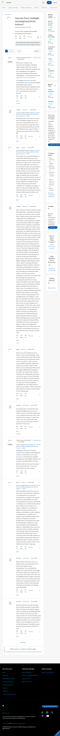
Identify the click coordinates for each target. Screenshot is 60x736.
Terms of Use (6, 723)
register (23, 649)
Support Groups (13, 7)
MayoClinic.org (6, 713)
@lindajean (27, 80)
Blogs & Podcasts (26, 7)
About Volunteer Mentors (8, 681)
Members (44, 7)
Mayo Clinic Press (26, 678)
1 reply (17, 343)
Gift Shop (50, 101)
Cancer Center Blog (26, 672)
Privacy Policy (14, 723)
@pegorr (24, 147)
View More (23, 642)
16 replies (18, 434)
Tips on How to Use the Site (51, 246)
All (55, 17)
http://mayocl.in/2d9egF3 (27, 77)
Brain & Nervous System (50, 23)
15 (19, 51)
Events (36, 7)
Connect (8, 2)
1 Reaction (29, 37)
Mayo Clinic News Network (48, 672)
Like (16, 38)
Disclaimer (5, 688)
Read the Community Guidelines (51, 194)
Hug (24, 38)
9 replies (18, 103)
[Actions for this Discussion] (40, 37)
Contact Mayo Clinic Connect (9, 694)
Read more (53, 227)
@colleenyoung (36, 57)
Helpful (20, 38)
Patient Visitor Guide (27, 681)
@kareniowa (26, 601)
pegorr (22, 27)
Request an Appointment (50, 706)
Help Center (53, 7)
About (4, 672)
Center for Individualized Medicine (30, 675)
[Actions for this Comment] (39, 97)
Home (3, 7)
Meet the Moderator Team (9, 678)
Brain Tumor (7, 14)
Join (49, 2)
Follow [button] (50, 27)
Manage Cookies (21, 723)
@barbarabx (26, 405)
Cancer (50, 59)
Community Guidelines (8, 684)
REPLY (17, 101)
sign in (17, 649)
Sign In (55, 2)
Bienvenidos (51, 288)
